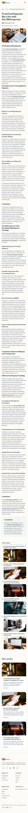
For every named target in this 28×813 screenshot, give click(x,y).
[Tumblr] (17, 768)
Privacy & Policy (6, 795)
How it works (5, 780)
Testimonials (5, 789)
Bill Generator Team (9, 23)
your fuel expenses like (18, 59)
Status (3, 791)
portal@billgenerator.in (22, 789)
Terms (3, 793)
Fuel (7, 9)
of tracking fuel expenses (19, 96)
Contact (17, 778)
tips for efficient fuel (19, 405)
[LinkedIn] (10, 768)
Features (4, 778)
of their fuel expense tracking (15, 254)
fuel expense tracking (11, 499)
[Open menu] (25, 2)
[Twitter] (6, 768)
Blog (3, 9)
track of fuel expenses (12, 49)
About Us (18, 775)
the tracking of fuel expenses (9, 240)
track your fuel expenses (13, 524)
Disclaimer (4, 797)
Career (17, 780)
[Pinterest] (14, 768)
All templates (5, 775)
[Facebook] (3, 768)
